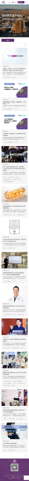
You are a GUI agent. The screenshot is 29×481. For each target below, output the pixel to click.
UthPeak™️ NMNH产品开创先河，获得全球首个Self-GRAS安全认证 (14, 240)
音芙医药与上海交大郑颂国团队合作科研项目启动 (14, 340)
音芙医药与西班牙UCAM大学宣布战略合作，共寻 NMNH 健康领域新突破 (13, 273)
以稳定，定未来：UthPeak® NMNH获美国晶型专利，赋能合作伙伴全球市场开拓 (14, 69)
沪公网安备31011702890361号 (20, 476)
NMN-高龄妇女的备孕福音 (10, 443)
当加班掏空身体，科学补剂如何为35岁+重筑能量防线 (14, 207)
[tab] (14, 35)
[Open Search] (10, 2)
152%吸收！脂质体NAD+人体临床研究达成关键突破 (14, 134)
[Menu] (27, 2)
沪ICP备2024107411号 (7, 476)
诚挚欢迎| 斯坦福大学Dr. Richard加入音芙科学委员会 (14, 307)
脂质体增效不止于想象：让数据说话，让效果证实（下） (14, 102)
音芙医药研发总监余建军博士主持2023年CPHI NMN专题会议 (14, 411)
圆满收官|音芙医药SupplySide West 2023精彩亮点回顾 (14, 373)
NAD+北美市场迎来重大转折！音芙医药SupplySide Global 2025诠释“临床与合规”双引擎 (14, 168)
